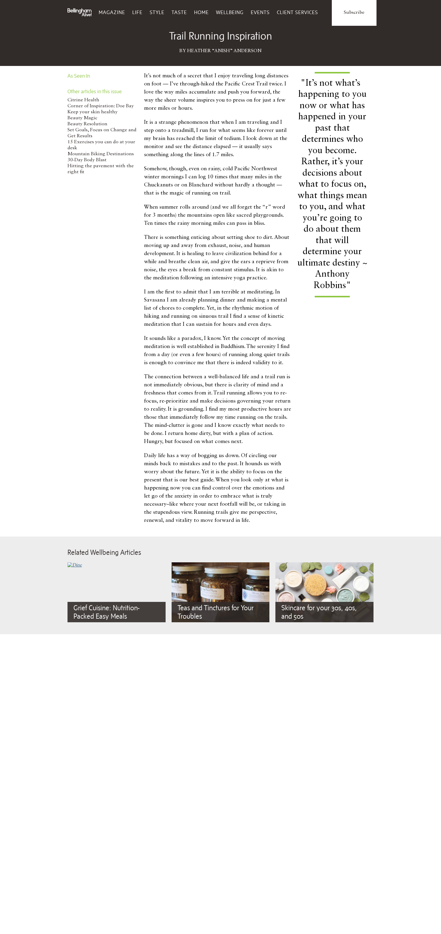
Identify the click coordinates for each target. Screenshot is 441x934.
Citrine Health (83, 100)
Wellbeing (230, 12)
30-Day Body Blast (87, 160)
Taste (179, 12)
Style (157, 12)
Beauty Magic (82, 118)
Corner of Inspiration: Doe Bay (101, 106)
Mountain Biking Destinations (101, 154)
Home (201, 12)
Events (260, 12)
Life (137, 12)
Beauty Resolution (87, 124)
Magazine (112, 12)
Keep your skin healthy (93, 112)
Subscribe (354, 12)
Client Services (297, 12)
